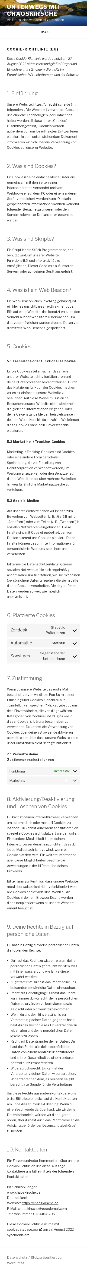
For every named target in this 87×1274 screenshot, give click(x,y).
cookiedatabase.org (22, 1229)
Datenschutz (17, 1257)
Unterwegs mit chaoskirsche (34, 10)
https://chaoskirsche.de (51, 104)
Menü (46, 32)
